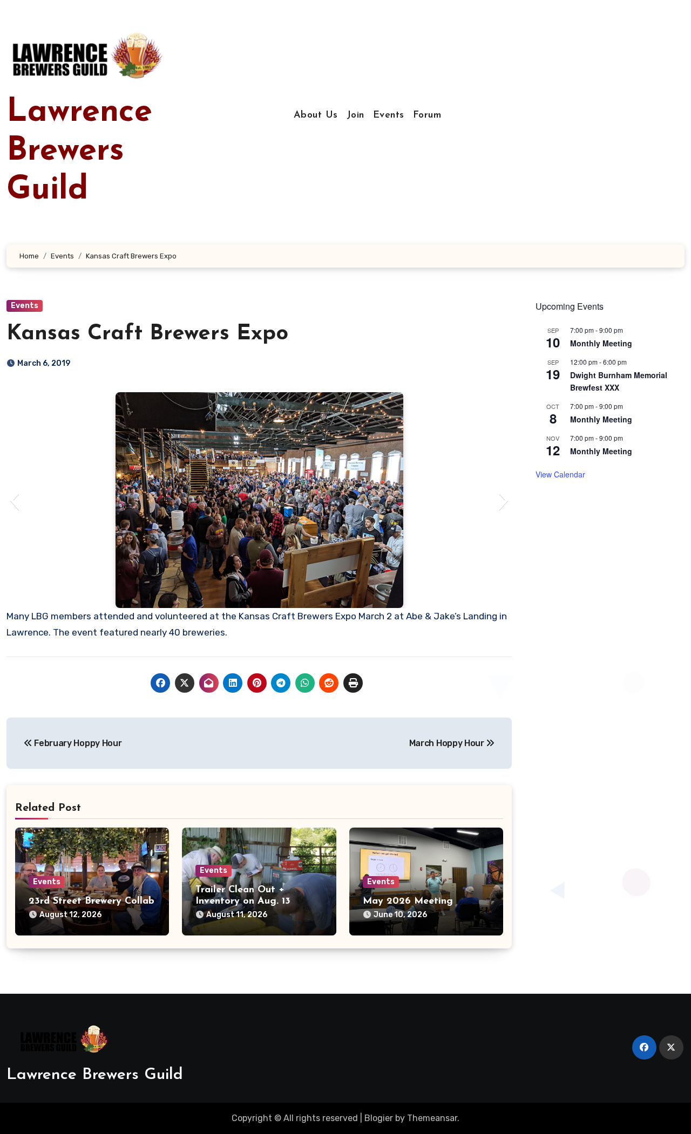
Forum (427, 115)
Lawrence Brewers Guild (79, 152)
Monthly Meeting (601, 343)
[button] (14, 500)
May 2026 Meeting (408, 901)
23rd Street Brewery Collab (91, 901)
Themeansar (432, 1118)
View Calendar (560, 474)
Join (355, 115)
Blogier (378, 1118)
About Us (316, 115)
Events (388, 115)
